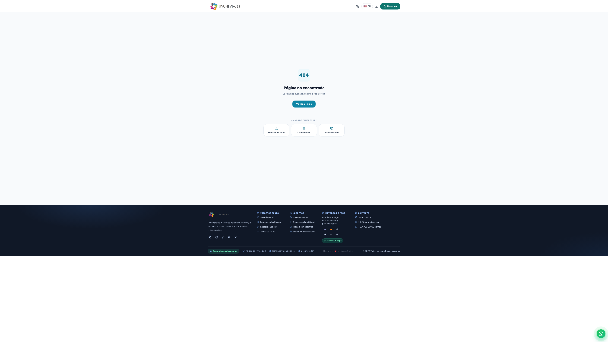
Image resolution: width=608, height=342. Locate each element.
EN (369, 6)
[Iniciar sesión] (376, 6)
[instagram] (216, 237)
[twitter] (235, 237)
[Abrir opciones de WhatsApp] (601, 333)
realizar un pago (334, 241)
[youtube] (229, 237)
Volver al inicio (304, 104)
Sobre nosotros (332, 132)
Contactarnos (304, 132)
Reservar (392, 6)
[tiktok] (222, 237)
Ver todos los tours (276, 132)
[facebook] (210, 237)
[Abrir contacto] (358, 6)
